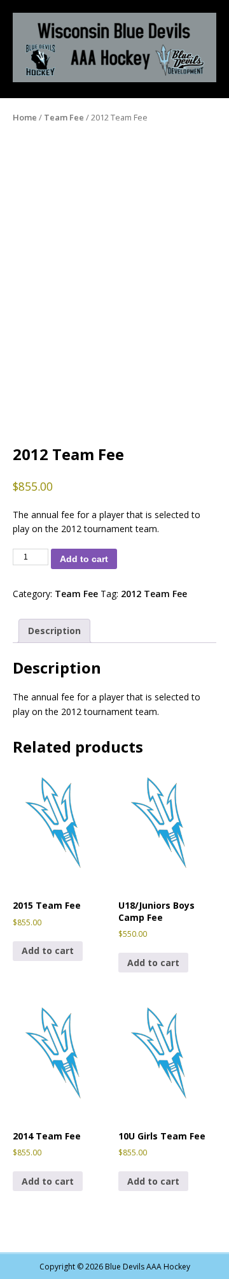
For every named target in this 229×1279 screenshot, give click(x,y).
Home (25, 117)
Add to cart (84, 559)
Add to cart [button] (48, 950)
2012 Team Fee (154, 594)
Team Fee (64, 117)
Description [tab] (54, 631)
